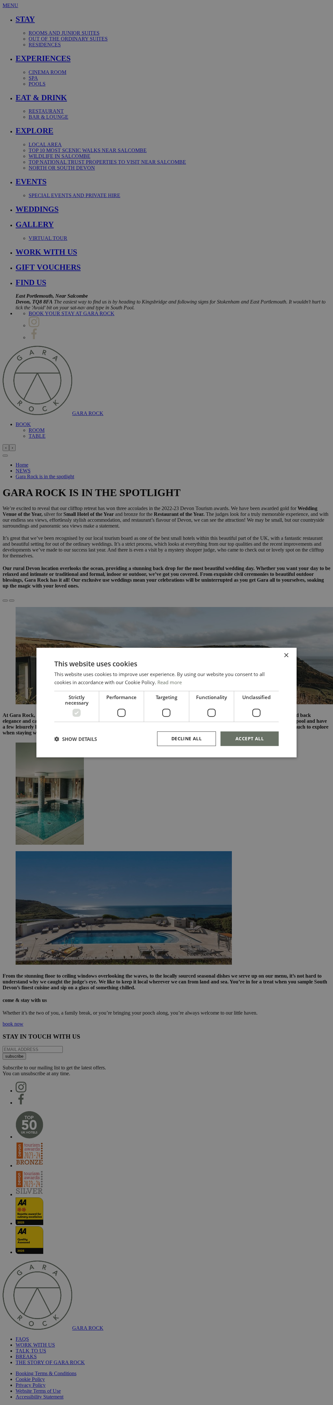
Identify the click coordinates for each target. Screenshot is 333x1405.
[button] (75, 738)
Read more (169, 682)
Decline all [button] (186, 738)
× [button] (286, 655)
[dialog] (166, 702)
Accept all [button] (249, 738)
